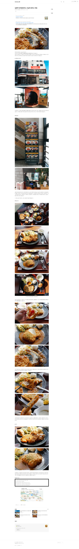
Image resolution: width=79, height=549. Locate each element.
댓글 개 (16, 521)
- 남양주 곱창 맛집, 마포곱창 (20, 481)
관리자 (22, 542)
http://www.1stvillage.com (19, 15)
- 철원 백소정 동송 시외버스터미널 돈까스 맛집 (23, 482)
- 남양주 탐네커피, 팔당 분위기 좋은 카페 (22, 480)
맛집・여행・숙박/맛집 (17, 9)
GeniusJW (17, 2)
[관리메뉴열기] (77, 1)
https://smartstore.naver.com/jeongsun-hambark (22, 21)
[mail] (20, 545)
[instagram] (17, 545)
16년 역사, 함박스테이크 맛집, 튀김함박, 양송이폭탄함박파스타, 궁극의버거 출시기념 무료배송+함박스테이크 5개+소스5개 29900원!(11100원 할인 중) (31, 24)
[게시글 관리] (18, 505)
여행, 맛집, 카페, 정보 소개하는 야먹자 (20, 528)
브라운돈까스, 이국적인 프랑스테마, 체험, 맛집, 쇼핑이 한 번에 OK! (25, 17)
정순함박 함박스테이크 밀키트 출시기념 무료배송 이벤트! (25, 22)
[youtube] (19, 545)
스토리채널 (17, 542)
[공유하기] (17, 505)
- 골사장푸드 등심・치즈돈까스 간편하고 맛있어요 (23, 483)
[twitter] (15, 545)
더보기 (48, 509)
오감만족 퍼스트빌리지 (19, 16)
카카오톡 (20, 542)
